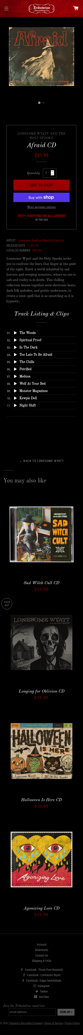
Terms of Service (53, 1023)
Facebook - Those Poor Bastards (43, 969)
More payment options (41, 207)
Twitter (43, 991)
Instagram (43, 986)
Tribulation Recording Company (25, 1023)
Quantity (33, 173)
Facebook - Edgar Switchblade (43, 980)
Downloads (41, 950)
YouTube (43, 997)
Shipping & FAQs (41, 960)
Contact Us (41, 955)
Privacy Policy (72, 1023)
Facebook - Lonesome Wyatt (43, 975)
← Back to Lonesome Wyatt (41, 461)
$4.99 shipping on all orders (41, 217)
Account (41, 944)
